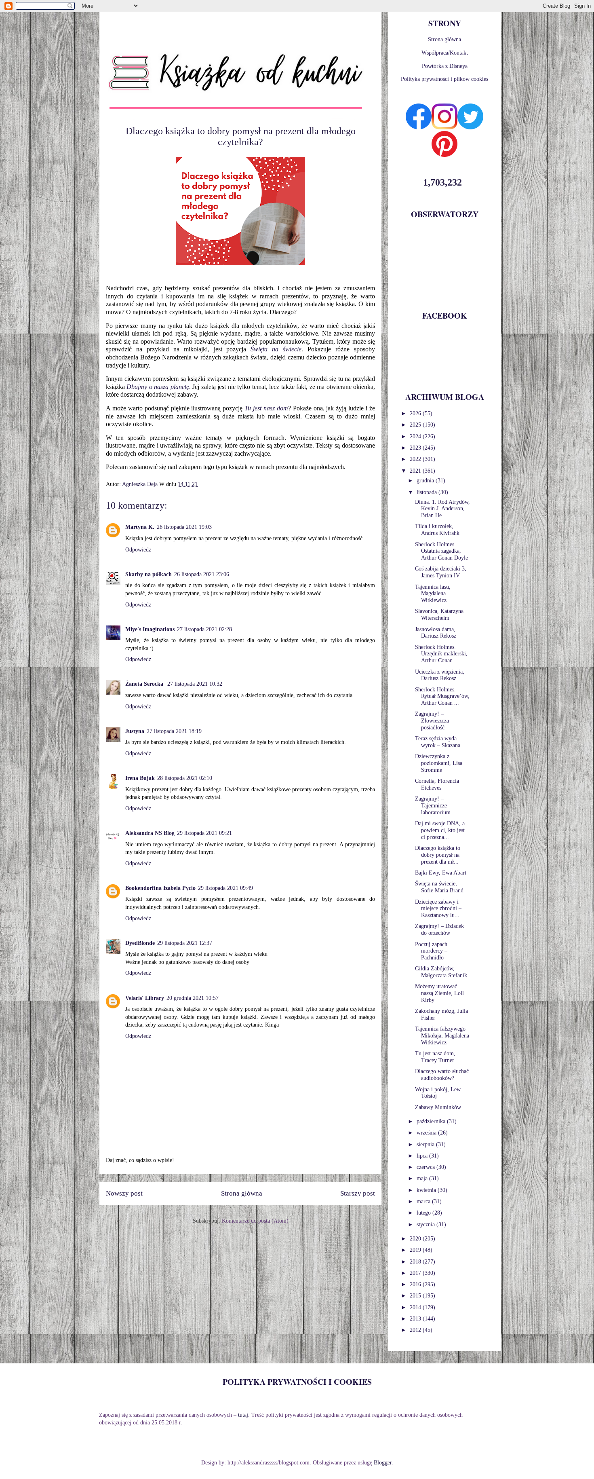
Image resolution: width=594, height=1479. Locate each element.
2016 (416, 1284)
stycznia (426, 1224)
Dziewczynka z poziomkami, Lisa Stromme (438, 763)
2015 (416, 1296)
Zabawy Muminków (438, 1107)
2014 (416, 1307)
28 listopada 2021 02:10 (184, 778)
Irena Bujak (140, 778)
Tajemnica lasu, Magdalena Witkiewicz (433, 594)
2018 (416, 1262)
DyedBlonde (140, 943)
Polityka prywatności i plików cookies (444, 79)
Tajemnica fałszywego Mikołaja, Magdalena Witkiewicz (442, 1036)
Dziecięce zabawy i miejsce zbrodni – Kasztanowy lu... (438, 909)
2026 (416, 413)
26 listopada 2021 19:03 (184, 527)
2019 (416, 1250)
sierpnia (426, 1144)
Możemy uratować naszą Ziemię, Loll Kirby (439, 993)
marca (424, 1201)
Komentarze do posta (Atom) (255, 1221)
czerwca (426, 1167)
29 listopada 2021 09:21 (204, 833)
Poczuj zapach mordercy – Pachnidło (431, 951)
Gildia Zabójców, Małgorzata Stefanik (441, 972)
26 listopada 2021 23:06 (201, 574)
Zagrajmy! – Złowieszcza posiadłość (432, 721)
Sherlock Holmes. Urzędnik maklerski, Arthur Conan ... (441, 654)
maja (423, 1178)
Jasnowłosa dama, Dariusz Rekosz (435, 632)
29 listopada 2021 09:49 (225, 888)
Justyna (134, 731)
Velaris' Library (144, 998)
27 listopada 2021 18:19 (174, 731)
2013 (416, 1319)
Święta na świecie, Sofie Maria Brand (439, 887)
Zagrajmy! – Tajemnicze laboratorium (433, 806)
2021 (416, 471)
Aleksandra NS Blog (150, 833)
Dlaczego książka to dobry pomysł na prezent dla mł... (437, 855)
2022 (416, 459)
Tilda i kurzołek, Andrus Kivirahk (437, 529)
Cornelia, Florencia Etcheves (437, 784)
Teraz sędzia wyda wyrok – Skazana (437, 741)
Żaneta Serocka (145, 684)
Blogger (383, 1463)
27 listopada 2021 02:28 (204, 629)
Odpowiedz (138, 550)
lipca (423, 1156)
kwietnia (427, 1190)
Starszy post (357, 1193)
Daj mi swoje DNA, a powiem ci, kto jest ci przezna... (440, 830)
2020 (416, 1239)
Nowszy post (124, 1193)
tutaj (243, 1415)
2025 (416, 425)
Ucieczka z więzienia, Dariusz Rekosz (439, 675)
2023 (416, 448)
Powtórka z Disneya (445, 66)
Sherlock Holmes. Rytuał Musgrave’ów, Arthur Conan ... (442, 696)
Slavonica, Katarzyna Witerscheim (439, 614)
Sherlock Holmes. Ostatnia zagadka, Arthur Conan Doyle (441, 551)
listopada (427, 492)
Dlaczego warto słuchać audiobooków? (442, 1074)
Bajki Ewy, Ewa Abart (440, 873)
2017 (416, 1273)
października (432, 1121)
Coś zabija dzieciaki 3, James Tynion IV (440, 572)
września (427, 1133)
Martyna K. (139, 527)
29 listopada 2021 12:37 (184, 943)
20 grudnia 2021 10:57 (192, 998)
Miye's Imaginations (150, 629)
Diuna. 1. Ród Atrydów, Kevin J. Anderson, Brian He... (442, 509)
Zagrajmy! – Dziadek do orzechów (439, 929)
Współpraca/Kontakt (444, 53)
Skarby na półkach (148, 574)
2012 (416, 1330)
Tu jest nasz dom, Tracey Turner (435, 1056)
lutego (424, 1213)
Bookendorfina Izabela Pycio (160, 888)
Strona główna (241, 1193)
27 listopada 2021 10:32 (194, 684)
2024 (416, 436)
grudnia (426, 481)
